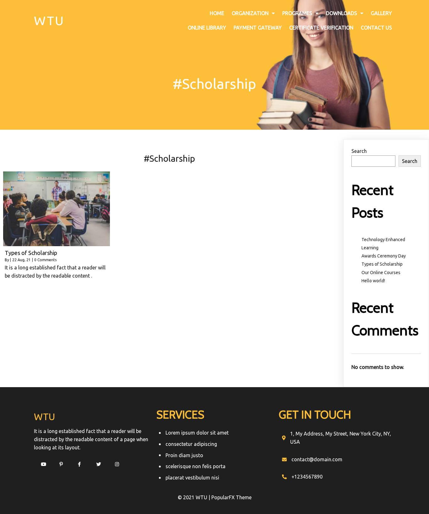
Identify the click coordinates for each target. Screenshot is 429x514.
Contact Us (376, 27)
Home (217, 13)
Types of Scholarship (382, 264)
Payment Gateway (258, 27)
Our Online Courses (380, 272)
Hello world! (373, 280)
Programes (297, 13)
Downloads (341, 13)
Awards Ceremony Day (383, 255)
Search (359, 151)
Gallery (381, 13)
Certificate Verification (321, 27)
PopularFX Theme (231, 497)
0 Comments (45, 260)
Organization (250, 13)
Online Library (207, 27)
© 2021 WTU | (194, 497)
